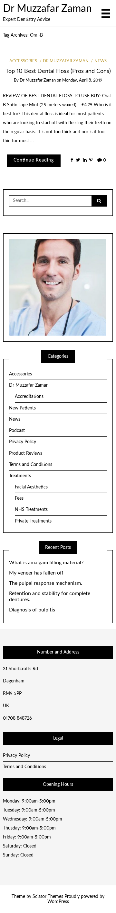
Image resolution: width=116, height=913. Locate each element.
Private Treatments (33, 521)
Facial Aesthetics (31, 487)
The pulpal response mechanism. (45, 583)
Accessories (23, 61)
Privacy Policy (22, 442)
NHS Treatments (31, 509)
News (100, 61)
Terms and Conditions (30, 464)
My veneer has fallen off (36, 572)
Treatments (20, 476)
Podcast (17, 430)
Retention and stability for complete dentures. (49, 596)
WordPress (58, 902)
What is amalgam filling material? (46, 562)
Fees (19, 498)
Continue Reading (34, 160)
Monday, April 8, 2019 (82, 80)
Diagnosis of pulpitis (32, 609)
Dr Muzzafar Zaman (47, 9)
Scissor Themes (48, 896)
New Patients (22, 408)
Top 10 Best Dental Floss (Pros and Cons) (58, 71)
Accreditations (29, 396)
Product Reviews (25, 453)
